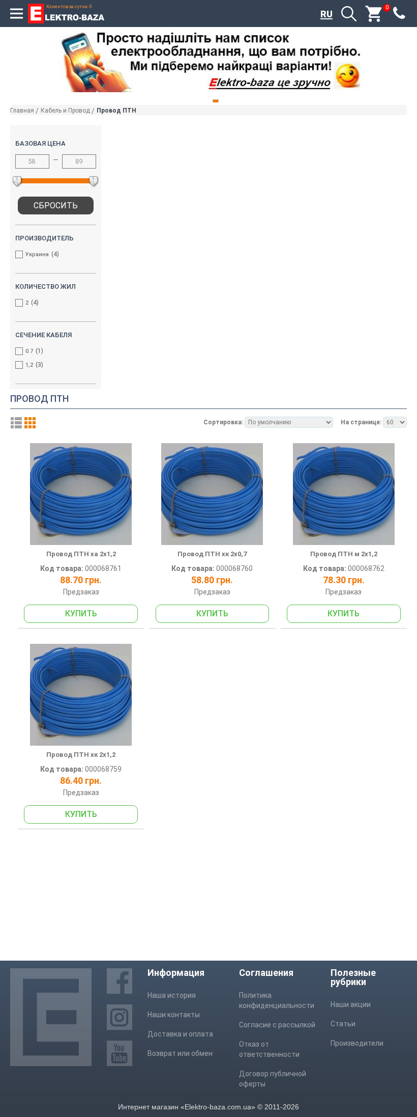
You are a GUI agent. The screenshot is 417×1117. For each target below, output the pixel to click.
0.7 (33, 351)
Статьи (343, 1024)
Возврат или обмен (180, 1053)
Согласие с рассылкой (277, 1025)
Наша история (171, 995)
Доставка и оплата (180, 1034)
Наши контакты (173, 1015)
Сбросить (56, 205)
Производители (357, 1043)
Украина (41, 254)
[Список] (16, 423)
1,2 (33, 364)
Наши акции (351, 1004)
